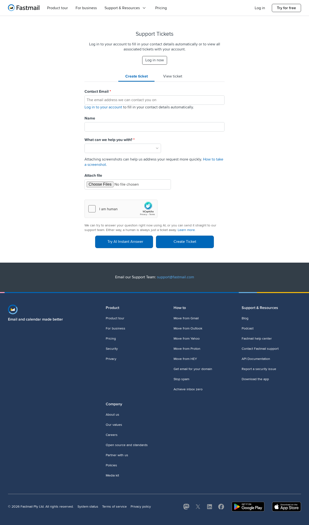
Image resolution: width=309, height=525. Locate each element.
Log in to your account (103, 107)
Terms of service (114, 506)
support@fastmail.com (175, 277)
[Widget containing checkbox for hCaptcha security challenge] (120, 209)
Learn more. (187, 230)
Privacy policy (141, 506)
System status (87, 506)
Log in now (154, 60)
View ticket (172, 76)
